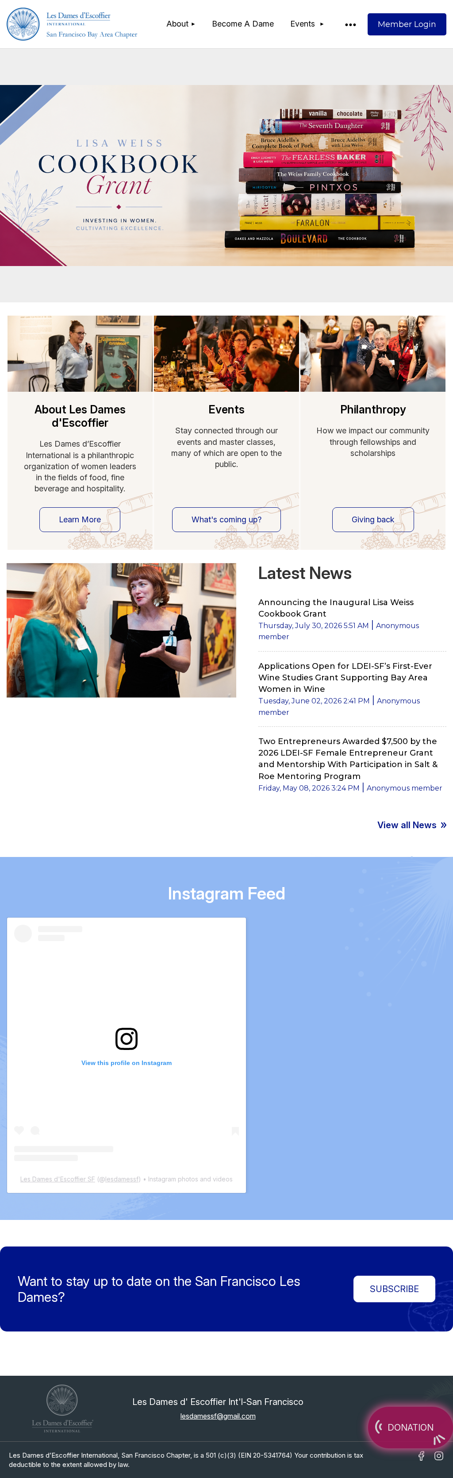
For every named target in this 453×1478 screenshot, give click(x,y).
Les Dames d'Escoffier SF (57, 1179)
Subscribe (394, 1289)
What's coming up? (226, 519)
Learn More (80, 519)
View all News (407, 825)
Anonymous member (404, 788)
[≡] (350, 24)
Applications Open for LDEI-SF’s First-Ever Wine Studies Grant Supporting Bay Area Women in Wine (345, 677)
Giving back (373, 519)
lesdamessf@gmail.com (218, 1416)
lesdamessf (121, 1179)
